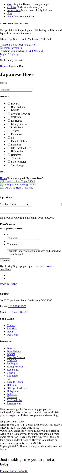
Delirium (16, 144)
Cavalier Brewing (20, 113)
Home (3, 66)
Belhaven (16, 154)
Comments (13, 244)
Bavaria (15, 103)
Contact (11, 325)
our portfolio (13, 10)
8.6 (12, 137)
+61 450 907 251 (28, 44)
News (10, 331)
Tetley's (15, 130)
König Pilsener (19, 124)
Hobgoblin (17, 151)
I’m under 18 (20, 471)
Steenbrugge (18, 165)
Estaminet (16, 134)
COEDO (16, 117)
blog (9, 13)
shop (9, 4)
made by (8, 283)
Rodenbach (17, 127)
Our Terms (13, 334)
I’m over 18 (6, 471)
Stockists (12, 328)
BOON (15, 110)
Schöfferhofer (18, 161)
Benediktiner (18, 107)
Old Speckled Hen (21, 148)
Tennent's (16, 158)
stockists (11, 7)
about (10, 16)
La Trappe (16, 120)
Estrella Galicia (19, 141)
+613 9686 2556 (9, 44)
